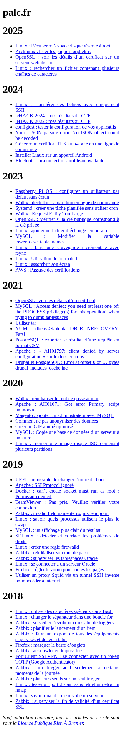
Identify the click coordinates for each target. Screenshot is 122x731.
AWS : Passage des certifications (47, 269)
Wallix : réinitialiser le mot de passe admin (56, 398)
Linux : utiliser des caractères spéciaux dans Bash (64, 611)
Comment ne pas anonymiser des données (56, 421)
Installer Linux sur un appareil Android (53, 155)
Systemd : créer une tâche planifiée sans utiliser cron (66, 208)
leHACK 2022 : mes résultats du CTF (52, 121)
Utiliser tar (25, 323)
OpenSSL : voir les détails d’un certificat (55, 300)
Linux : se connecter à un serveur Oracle (55, 564)
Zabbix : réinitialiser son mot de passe (52, 552)
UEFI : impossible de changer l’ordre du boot (60, 479)
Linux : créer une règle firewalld (47, 547)
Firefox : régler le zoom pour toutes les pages (59, 569)
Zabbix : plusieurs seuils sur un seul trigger (57, 678)
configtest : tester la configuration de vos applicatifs (65, 127)
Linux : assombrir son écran (42, 264)
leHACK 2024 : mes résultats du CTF (52, 115)
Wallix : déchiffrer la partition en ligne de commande (67, 202)
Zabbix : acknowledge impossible (48, 650)
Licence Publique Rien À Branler (50, 723)
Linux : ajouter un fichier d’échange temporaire (61, 230)
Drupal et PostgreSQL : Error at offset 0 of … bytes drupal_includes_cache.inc (67, 365)
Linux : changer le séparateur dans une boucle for (64, 617)
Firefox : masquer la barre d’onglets (50, 645)
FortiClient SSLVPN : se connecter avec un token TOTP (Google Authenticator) (67, 659)
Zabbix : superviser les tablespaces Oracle (56, 558)
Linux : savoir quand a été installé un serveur (59, 695)
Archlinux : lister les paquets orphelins (53, 51)
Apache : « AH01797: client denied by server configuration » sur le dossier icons (67, 353)
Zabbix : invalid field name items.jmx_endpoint (62, 513)
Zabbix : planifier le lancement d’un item (55, 628)
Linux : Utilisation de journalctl (46, 258)
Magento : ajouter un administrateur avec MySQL (64, 415)
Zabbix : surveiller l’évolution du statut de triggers (64, 622)
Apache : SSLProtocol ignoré (44, 485)
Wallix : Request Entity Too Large (49, 213)
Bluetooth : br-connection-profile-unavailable (59, 160)
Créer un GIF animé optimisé (44, 426)
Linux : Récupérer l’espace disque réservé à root (62, 45)
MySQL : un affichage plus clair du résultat (57, 530)
